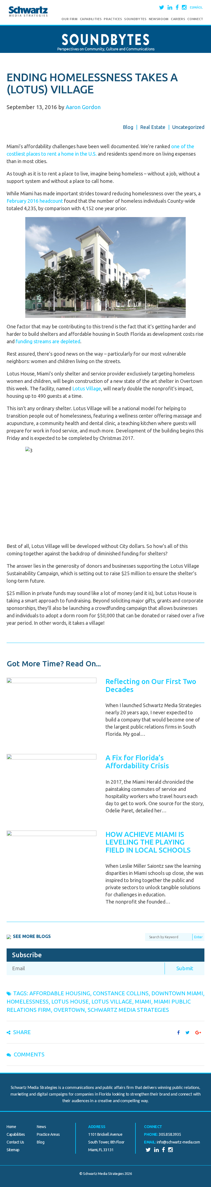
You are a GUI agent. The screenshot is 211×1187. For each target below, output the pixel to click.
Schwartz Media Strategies (128, 1010)
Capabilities (91, 19)
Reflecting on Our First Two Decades (151, 685)
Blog (128, 127)
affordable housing (59, 993)
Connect (195, 19)
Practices (113, 19)
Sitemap (13, 1150)
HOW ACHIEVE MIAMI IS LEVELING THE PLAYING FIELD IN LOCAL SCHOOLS (148, 842)
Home (11, 1126)
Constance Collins (121, 993)
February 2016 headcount (35, 201)
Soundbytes (135, 19)
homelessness (28, 1001)
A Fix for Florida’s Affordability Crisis (137, 762)
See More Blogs (32, 936)
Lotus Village (86, 388)
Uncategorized (188, 127)
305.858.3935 (170, 1134)
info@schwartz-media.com (178, 1142)
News (41, 1126)
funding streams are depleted (48, 341)
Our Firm (69, 19)
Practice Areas (48, 1134)
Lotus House (70, 1001)
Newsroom (159, 19)
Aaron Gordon (83, 107)
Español (196, 7)
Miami (143, 1001)
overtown (69, 1010)
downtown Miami (177, 993)
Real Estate (152, 127)
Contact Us (15, 1142)
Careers (178, 19)
